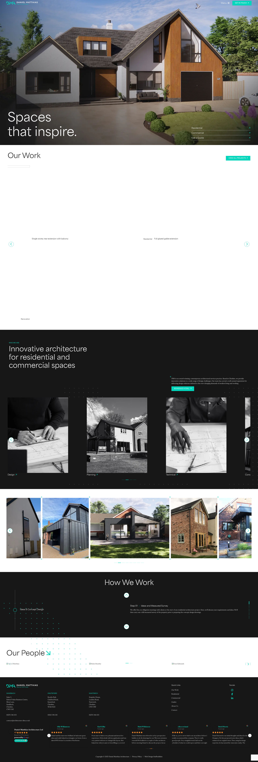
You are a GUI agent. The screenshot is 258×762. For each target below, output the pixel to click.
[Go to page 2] (149, 748)
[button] (11, 244)
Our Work (174, 690)
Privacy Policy (137, 757)
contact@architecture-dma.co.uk (18, 721)
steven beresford (224, 727)
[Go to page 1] (147, 748)
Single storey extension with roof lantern (25, 319)
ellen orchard (102, 727)
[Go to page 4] (152, 748)
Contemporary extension (141, 319)
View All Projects (237, 158)
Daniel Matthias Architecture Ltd (28, 730)
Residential (175, 694)
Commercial (175, 698)
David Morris (143, 727)
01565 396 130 (52, 715)
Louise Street (183, 727)
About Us (174, 706)
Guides (173, 702)
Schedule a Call (181, 389)
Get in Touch (241, 3)
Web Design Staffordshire (153, 757)
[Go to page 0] (146, 748)
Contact (174, 710)
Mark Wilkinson (63, 727)
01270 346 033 (11, 715)
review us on (20, 740)
